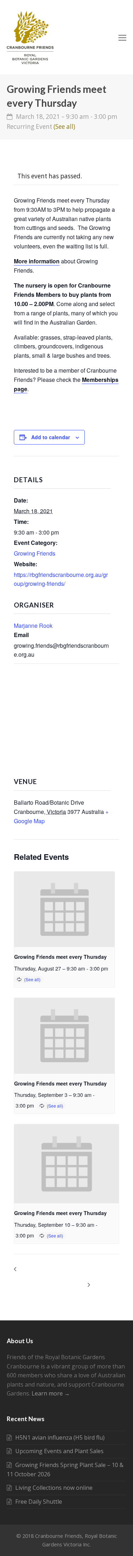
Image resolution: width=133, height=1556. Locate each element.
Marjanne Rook (33, 625)
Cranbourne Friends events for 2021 (28, 1276)
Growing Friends (34, 553)
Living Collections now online (54, 1488)
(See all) (64, 126)
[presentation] (64, 909)
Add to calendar (50, 437)
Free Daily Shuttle (38, 1501)
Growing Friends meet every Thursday (60, 956)
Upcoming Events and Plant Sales (59, 1451)
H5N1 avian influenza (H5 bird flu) (60, 1437)
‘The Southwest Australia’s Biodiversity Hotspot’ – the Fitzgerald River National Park (83, 1277)
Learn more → (51, 1393)
